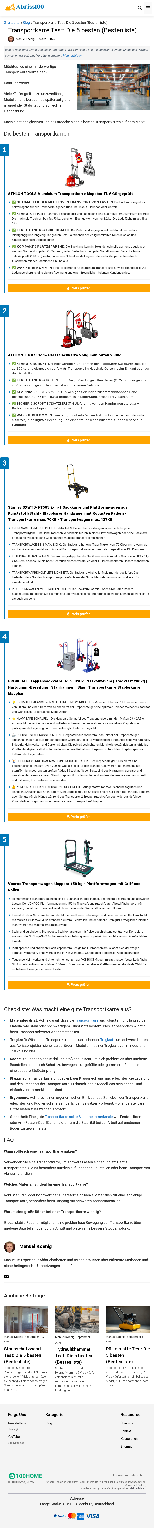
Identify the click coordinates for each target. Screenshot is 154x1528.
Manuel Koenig (35, 1246)
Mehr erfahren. (138, 1488)
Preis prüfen (81, 288)
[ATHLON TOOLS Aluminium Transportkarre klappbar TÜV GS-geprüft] (79, 168)
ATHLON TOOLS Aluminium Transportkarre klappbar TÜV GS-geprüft (70, 193)
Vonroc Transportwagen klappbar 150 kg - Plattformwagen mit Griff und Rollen (74, 886)
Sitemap (126, 1446)
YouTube (14, 1437)
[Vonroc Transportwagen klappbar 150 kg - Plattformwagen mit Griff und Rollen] (79, 858)
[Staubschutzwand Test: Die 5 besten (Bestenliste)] (26, 1330)
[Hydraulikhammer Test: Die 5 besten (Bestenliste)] (77, 1330)
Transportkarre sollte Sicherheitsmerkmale (79, 1117)
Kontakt (126, 1431)
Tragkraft (107, 1040)
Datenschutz (138, 1475)
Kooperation (129, 1439)
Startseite (12, 22)
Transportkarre (86, 1020)
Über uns (127, 1423)
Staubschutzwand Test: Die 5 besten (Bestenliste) (22, 1355)
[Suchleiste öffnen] (140, 8)
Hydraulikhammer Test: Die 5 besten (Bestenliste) (73, 1356)
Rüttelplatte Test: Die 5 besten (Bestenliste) (128, 1355)
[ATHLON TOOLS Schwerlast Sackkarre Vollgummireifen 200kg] (79, 329)
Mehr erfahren (72, 55)
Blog (26, 22)
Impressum (120, 1475)
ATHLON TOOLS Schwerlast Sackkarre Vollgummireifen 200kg (65, 355)
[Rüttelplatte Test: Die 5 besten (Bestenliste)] (128, 1330)
